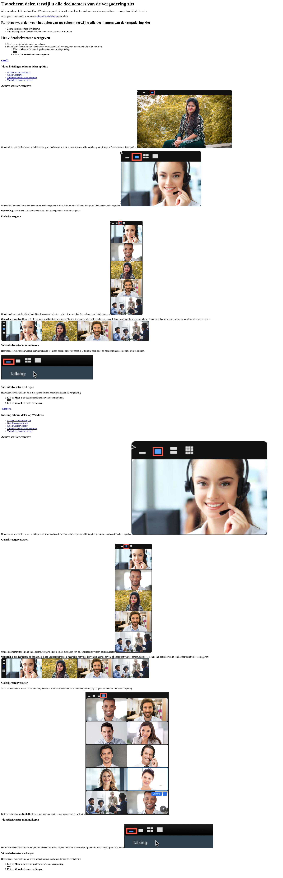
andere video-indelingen (46, 16)
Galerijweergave (14, 75)
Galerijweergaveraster (17, 426)
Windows (6, 408)
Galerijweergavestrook (17, 423)
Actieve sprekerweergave (19, 72)
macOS (4, 60)
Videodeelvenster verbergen (20, 80)
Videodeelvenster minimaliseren (22, 77)
